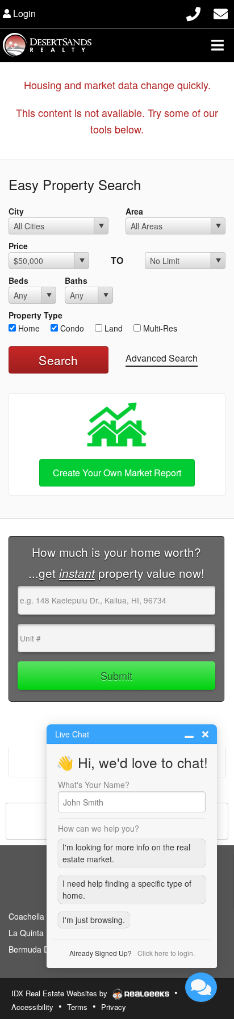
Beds (18, 280)
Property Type (35, 315)
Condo (71, 328)
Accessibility (32, 1006)
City (16, 211)
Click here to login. (166, 953)
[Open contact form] (221, 12)
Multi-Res (159, 328)
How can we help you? (98, 828)
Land (112, 328)
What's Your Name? (93, 785)
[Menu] (217, 44)
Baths (76, 280)
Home (28, 328)
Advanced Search (162, 357)
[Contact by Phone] (193, 12)
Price (18, 245)
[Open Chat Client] (201, 987)
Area (134, 211)
